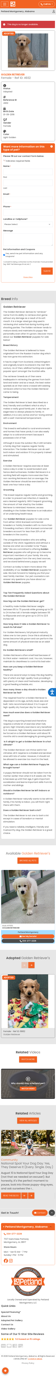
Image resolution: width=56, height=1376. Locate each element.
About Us (6, 1316)
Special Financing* (11, 1312)
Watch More (28, 1059)
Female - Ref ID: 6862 (14, 1031)
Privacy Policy (28, 1363)
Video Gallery (8, 1328)
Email (6, 194)
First (5, 177)
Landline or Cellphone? (15, 219)
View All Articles (28, 1120)
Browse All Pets (28, 860)
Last (5, 188)
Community (9, 1160)
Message (8, 230)
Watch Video (28, 1088)
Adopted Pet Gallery (12, 1320)
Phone (7, 206)
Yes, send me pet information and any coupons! (24, 255)
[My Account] (53, 11)
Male (7, 925)
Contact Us (7, 1324)
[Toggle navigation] (4, 4)
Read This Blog (11, 1195)
